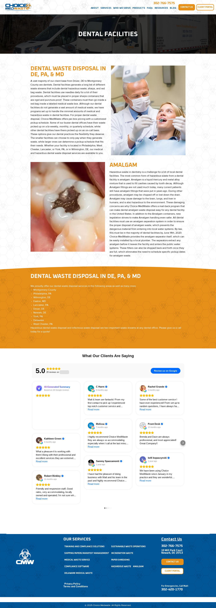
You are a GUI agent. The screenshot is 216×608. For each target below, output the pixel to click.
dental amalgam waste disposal (138, 210)
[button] (95, 8)
